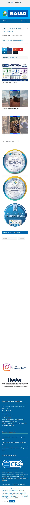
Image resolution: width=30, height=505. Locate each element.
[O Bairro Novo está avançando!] (15, 98)
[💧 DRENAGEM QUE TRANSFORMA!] (15, 125)
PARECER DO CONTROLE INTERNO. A (12, 40)
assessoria (20, 474)
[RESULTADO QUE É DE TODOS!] (15, 72)
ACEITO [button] (12, 501)
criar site (12, 472)
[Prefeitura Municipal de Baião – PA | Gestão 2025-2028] (15, 13)
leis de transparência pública (17, 478)
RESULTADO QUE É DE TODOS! (11, 82)
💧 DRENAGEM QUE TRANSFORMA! (12, 135)
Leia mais (19, 496)
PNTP (9, 484)
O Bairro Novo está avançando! (14, 4)
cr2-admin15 (7, 35)
